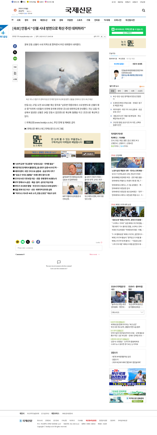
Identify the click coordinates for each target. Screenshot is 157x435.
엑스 (24, 2)
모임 (116, 140)
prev (110, 377)
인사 (112, 140)
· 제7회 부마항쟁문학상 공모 (121, 356)
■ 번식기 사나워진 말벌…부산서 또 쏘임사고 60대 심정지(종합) (37, 186)
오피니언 (117, 20)
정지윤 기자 (15, 36)
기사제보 (80, 420)
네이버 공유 (15, 58)
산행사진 (130, 143)
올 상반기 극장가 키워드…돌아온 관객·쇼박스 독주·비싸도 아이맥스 (94, 180)
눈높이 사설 (117, 322)
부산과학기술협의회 (33, 413)
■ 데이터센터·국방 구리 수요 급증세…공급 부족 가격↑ (34, 171)
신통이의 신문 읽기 (120, 339)
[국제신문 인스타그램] (54, 128)
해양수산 (43, 20)
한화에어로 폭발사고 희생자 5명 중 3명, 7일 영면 (129, 180)
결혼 (125, 140)
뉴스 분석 (117, 330)
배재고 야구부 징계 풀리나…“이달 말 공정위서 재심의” (131, 241)
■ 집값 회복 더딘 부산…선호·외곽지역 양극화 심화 (32, 189)
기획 (88, 20)
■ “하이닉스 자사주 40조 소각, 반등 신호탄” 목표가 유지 (34, 193)
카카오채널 (32, 2)
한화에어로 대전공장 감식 (121, 188)
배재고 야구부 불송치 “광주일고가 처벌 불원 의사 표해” (131, 237)
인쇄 (15, 67)
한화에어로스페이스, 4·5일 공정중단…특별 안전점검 (130, 185)
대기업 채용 (130, 59)
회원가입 (120, 2)
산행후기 (122, 143)
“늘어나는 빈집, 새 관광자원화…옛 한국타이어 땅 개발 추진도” (118, 307)
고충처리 (112, 420)
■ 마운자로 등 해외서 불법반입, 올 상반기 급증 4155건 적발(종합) (38, 167)
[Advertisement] (127, 265)
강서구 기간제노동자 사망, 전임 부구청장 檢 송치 (129, 174)
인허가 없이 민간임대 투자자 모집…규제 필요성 (127, 333)
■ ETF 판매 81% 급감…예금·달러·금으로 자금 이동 (33, 182)
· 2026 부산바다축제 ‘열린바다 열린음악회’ (126, 362)
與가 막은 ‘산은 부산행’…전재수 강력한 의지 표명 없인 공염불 (132, 335)
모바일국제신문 (122, 420)
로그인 (114, 2)
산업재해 (116, 155)
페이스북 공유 (15, 46)
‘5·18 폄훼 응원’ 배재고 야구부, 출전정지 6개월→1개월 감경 (133, 234)
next (144, 377)
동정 (133, 140)
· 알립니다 (114, 359)
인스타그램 (50, 2)
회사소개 (39, 420)
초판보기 (135, 2)
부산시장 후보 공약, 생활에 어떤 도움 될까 (125, 327)
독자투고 (72, 420)
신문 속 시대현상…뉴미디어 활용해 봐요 (125, 341)
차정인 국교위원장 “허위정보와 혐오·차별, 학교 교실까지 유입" (134, 229)
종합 (112, 91)
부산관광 (122, 59)
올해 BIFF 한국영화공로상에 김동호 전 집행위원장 (72, 178)
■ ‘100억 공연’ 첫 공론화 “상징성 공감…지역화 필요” (33, 163)
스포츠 (79, 20)
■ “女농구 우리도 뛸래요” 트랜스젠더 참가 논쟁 (31, 175)
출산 (129, 140)
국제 (53, 20)
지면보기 (127, 2)
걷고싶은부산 (45, 413)
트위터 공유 (15, 52)
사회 (18, 20)
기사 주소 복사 (15, 73)
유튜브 (41, 2)
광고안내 (56, 420)
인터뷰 (97, 20)
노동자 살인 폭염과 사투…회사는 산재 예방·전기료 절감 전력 (133, 170)
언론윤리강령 (103, 420)
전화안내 (48, 420)
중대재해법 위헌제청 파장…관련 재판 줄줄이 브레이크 (131, 177)
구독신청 (142, 2)
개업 (120, 140)
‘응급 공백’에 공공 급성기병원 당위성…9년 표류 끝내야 (135, 307)
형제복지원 (113, 59)
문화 (61, 20)
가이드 (115, 146)
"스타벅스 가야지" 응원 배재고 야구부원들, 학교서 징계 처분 (133, 223)
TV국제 (107, 20)
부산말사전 (130, 20)
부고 (137, 140)
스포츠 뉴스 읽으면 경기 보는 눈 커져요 (124, 344)
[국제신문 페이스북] (35, 128)
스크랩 (15, 79)
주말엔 (70, 20)
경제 (34, 20)
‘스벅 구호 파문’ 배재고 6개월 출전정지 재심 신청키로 (130, 244)
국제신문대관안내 (67, 413)
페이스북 (16, 2)
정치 (26, 20)
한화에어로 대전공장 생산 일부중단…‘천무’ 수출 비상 (130, 191)
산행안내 (114, 143)
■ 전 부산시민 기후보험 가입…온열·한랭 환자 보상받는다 (35, 178)
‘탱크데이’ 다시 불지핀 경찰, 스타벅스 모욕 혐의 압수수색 (132, 226)
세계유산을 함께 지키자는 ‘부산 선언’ (124, 324)
